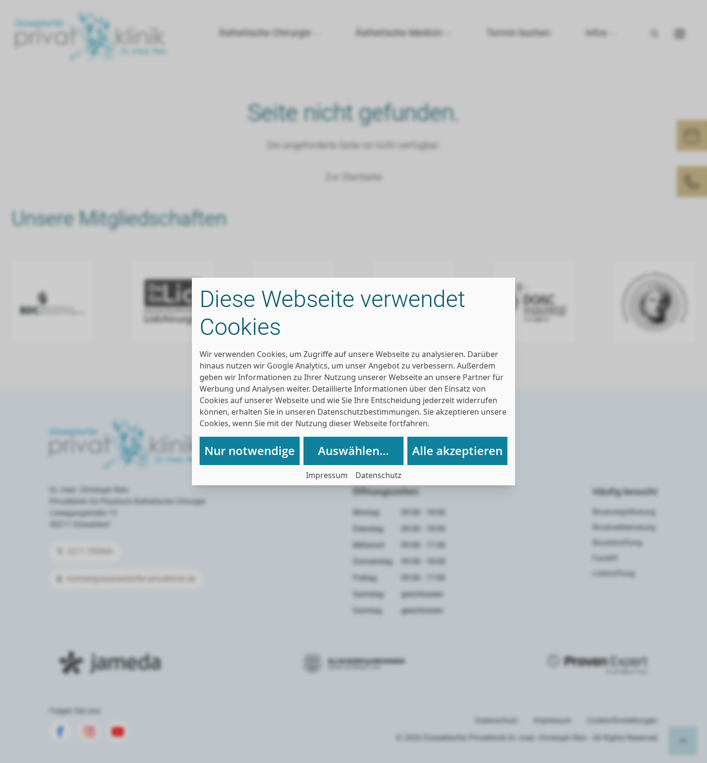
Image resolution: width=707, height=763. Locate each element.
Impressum (327, 475)
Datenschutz (378, 475)
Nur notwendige (249, 450)
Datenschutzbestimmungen (368, 411)
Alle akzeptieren (457, 450)
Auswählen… (353, 450)
